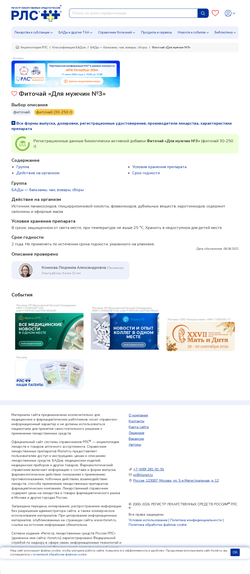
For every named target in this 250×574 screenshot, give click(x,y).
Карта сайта (139, 427)
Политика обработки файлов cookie (158, 524)
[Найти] (203, 13)
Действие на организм (37, 173)
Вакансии (136, 438)
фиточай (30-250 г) (54, 112)
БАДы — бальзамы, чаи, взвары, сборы (118, 47)
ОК (235, 552)
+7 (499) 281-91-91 (148, 469)
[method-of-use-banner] (65, 73)
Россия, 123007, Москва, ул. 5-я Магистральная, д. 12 (176, 480)
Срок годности (146, 173)
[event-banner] (201, 336)
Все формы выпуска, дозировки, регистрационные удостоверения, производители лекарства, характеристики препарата (121, 126)
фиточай (21, 112)
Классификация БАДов (69, 47)
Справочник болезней (115, 32)
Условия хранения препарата (159, 167)
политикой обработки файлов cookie (59, 554)
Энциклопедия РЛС (34, 47)
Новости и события (192, 32)
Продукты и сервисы (156, 32)
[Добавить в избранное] (14, 94)
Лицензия (136, 433)
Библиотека (224, 32)
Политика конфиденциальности (196, 520)
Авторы (135, 444)
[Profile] (230, 13)
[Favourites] (215, 13)
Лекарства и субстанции (32, 32)
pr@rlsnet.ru (143, 475)
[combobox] (133, 13)
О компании (138, 415)
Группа (22, 167)
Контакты (136, 421)
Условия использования (148, 520)
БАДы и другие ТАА (74, 32)
